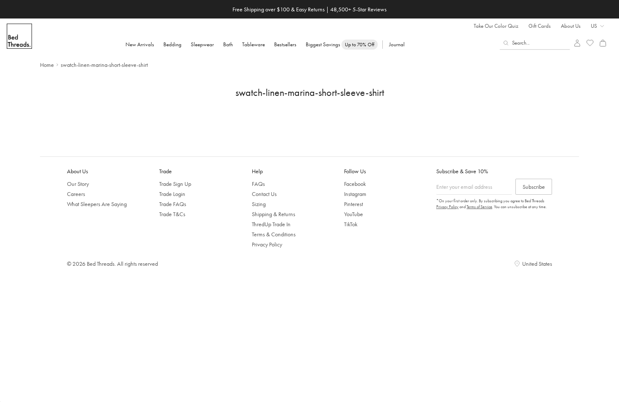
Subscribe (534, 186)
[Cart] (603, 43)
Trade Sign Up (175, 184)
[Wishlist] (590, 43)
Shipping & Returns (273, 214)
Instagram (355, 194)
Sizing (259, 204)
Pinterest (353, 204)
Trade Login (172, 194)
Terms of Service (479, 206)
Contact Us (264, 194)
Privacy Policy (267, 244)
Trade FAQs (172, 204)
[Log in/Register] (577, 43)
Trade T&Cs (172, 214)
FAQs (258, 184)
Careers (76, 194)
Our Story (78, 184)
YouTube (353, 214)
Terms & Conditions (274, 234)
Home (47, 65)
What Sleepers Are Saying (97, 204)
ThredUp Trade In (271, 224)
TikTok (351, 224)
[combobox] (535, 43)
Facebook (355, 184)
